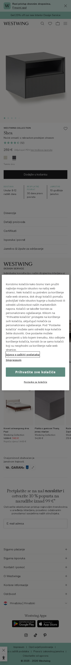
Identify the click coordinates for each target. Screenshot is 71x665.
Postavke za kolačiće (35, 382)
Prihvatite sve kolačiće (35, 372)
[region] (35, 332)
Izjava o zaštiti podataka (23, 354)
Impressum (13, 360)
